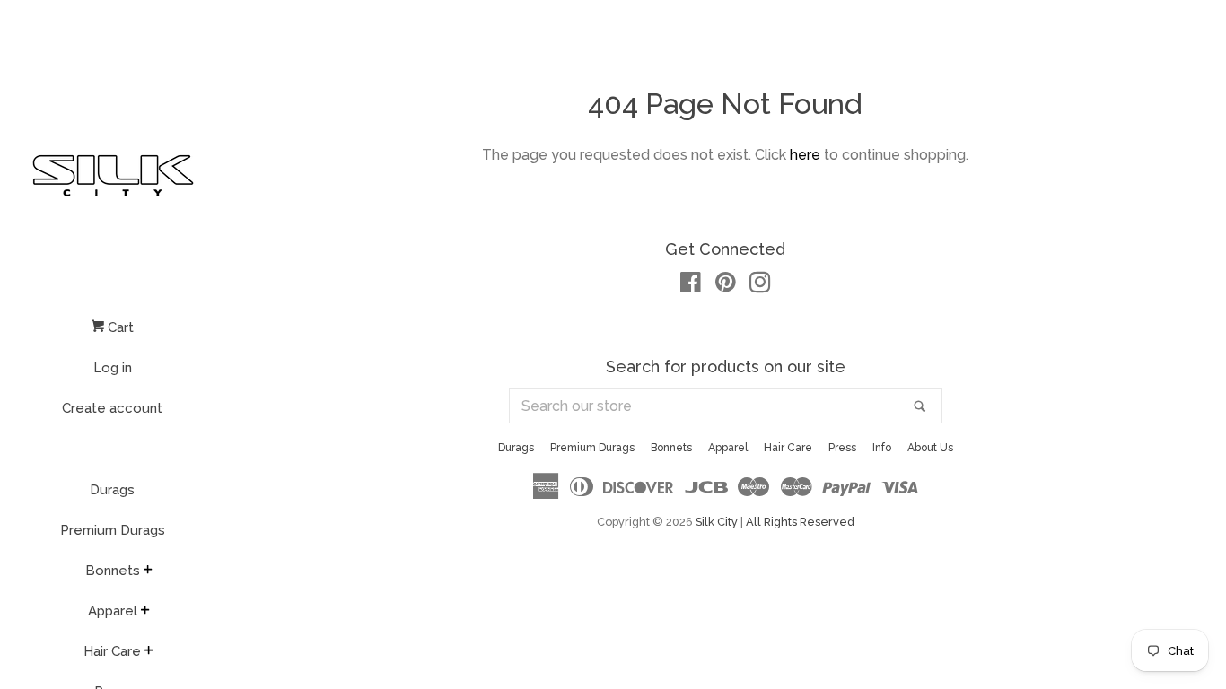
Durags (112, 490)
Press (842, 447)
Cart (119, 327)
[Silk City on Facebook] (690, 285)
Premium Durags (112, 530)
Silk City (717, 521)
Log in (112, 368)
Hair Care (112, 651)
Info (881, 447)
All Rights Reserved (800, 521)
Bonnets (112, 571)
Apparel (112, 611)
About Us (930, 447)
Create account (112, 408)
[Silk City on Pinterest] (725, 285)
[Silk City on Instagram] (760, 285)
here (805, 154)
